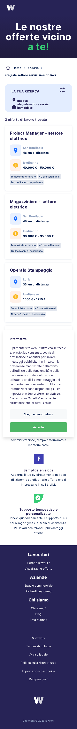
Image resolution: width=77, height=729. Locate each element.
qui (52, 389)
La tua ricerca (25, 91)
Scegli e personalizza (38, 414)
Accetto (38, 427)
